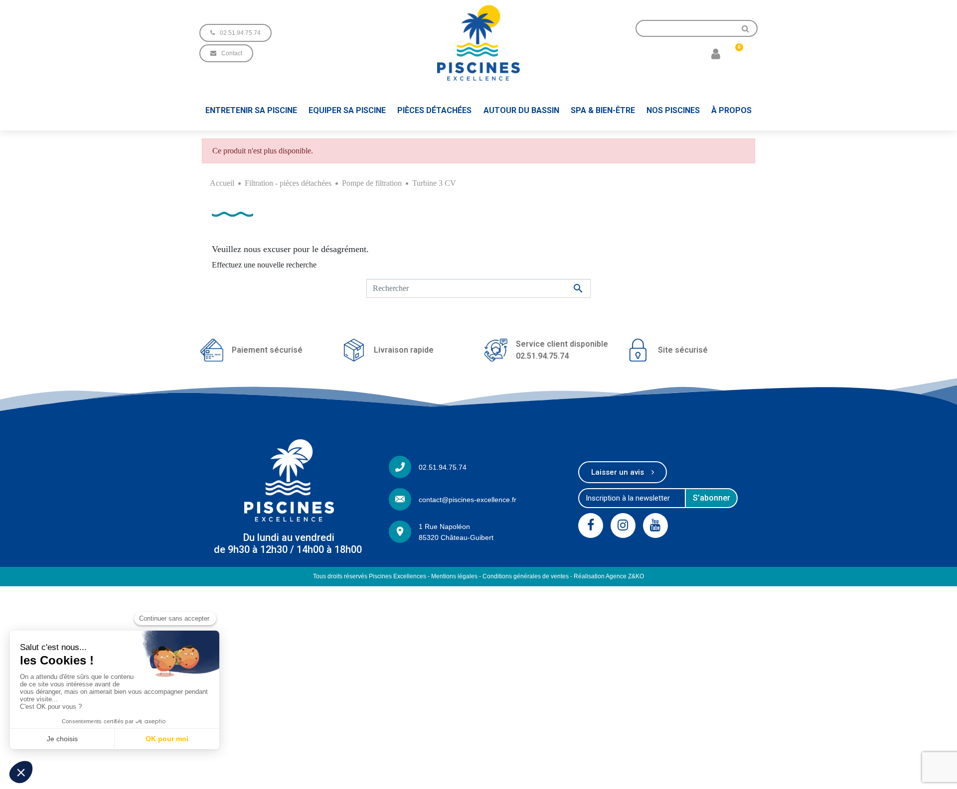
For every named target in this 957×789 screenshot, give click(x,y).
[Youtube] (655, 525)
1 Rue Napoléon (444, 526)
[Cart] (735, 53)
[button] (235, 33)
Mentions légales (454, 576)
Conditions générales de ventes (525, 576)
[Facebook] (590, 525)
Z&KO (636, 576)
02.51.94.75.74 (443, 467)
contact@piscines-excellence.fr (467, 500)
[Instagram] (623, 525)
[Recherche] (746, 28)
